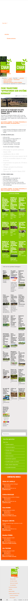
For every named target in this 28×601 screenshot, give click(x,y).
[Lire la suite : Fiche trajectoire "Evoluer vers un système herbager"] (6, 303)
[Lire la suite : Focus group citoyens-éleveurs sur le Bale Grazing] (22, 249)
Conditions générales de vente (14, 593)
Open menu (2, 1)
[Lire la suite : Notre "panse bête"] (6, 276)
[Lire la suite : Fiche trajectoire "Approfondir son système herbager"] (14, 303)
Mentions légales (12, 591)
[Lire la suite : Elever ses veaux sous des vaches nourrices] (14, 376)
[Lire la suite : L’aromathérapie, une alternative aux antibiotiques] (22, 231)
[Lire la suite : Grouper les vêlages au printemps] (21, 394)
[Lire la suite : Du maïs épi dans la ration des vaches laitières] (6, 397)
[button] (5, 2)
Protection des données (13, 587)
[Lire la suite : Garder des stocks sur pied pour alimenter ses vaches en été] (6, 324)
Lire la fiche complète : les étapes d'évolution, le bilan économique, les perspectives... (13, 122)
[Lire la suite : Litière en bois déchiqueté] (14, 394)
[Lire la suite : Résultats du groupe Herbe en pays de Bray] (6, 418)
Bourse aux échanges (14, 583)
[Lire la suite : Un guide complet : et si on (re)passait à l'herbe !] (14, 279)
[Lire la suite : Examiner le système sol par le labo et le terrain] (5, 228)
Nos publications (13, 585)
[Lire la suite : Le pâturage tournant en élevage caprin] (6, 359)
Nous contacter (12, 597)
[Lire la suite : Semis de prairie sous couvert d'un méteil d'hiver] (21, 379)
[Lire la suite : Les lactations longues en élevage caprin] (6, 376)
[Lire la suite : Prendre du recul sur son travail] (14, 227)
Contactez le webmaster (14, 595)
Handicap (10, 589)
